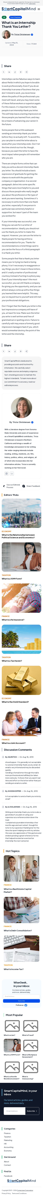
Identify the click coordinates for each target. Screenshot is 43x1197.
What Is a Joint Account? (14, 743)
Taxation (6, 575)
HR (5, 1144)
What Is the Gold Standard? (15, 702)
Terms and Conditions (19, 1193)
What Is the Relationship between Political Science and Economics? (18, 536)
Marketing (8, 1140)
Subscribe (21, 1001)
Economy (6, 531)
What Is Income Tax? (14, 969)
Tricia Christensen (22, 34)
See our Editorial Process (13, 486)
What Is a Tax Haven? (12, 661)
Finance (5, 616)
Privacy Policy (6, 1193)
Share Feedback (33, 486)
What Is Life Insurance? (13, 619)
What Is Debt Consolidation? (18, 930)
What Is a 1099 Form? (12, 578)
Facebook (8, 1176)
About (6, 1161)
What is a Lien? (9, 1035)
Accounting (8, 1147)
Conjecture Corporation (25, 1190)
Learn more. (32, 3)
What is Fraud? (28, 1035)
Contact (7, 1165)
